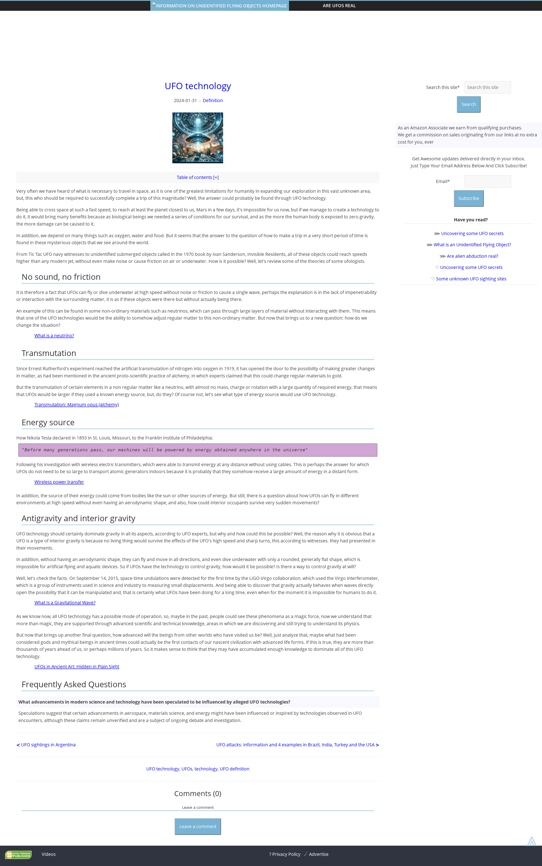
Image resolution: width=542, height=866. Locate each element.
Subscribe (469, 198)
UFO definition (234, 769)
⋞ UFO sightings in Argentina (46, 745)
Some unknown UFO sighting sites (471, 279)
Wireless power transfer (59, 482)
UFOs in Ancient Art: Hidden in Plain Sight (77, 666)
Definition (213, 100)
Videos (49, 854)
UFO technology (162, 769)
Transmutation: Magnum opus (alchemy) (77, 404)
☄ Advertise (316, 854)
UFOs (186, 769)
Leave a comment (197, 826)
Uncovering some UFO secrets (472, 233)
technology (206, 769)
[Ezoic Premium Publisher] (18, 857)
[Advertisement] (271, 44)
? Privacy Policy (284, 854)
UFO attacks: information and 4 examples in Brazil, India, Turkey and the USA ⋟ (297, 745)
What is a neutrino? (54, 335)
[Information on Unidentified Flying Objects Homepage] (219, 6)
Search (469, 104)
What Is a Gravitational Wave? (65, 603)
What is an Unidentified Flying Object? (472, 245)
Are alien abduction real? (472, 256)
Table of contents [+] (198, 177)
